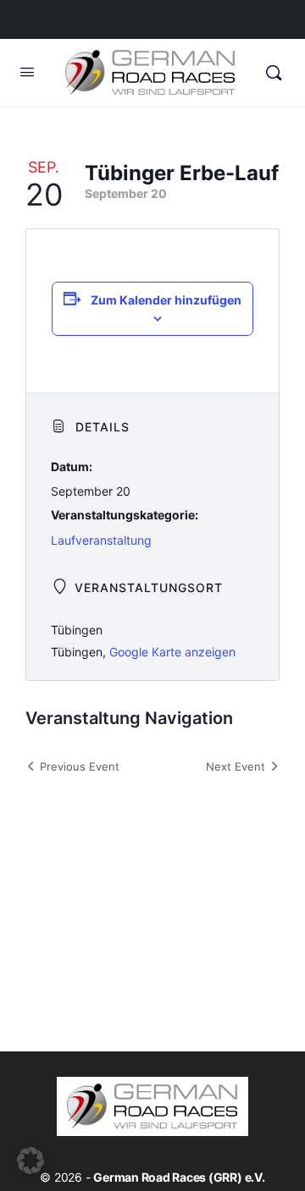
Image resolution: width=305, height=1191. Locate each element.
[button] (30, 1160)
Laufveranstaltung (101, 540)
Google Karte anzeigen (172, 652)
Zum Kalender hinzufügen (166, 300)
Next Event (235, 766)
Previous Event (79, 766)
